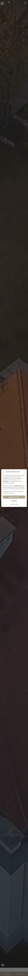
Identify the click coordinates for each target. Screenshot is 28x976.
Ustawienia (14, 501)
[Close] (24, 472)
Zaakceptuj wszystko (14, 497)
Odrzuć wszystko (14, 504)
